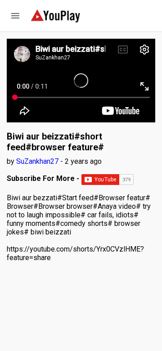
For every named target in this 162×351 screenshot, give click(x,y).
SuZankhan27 (38, 161)
